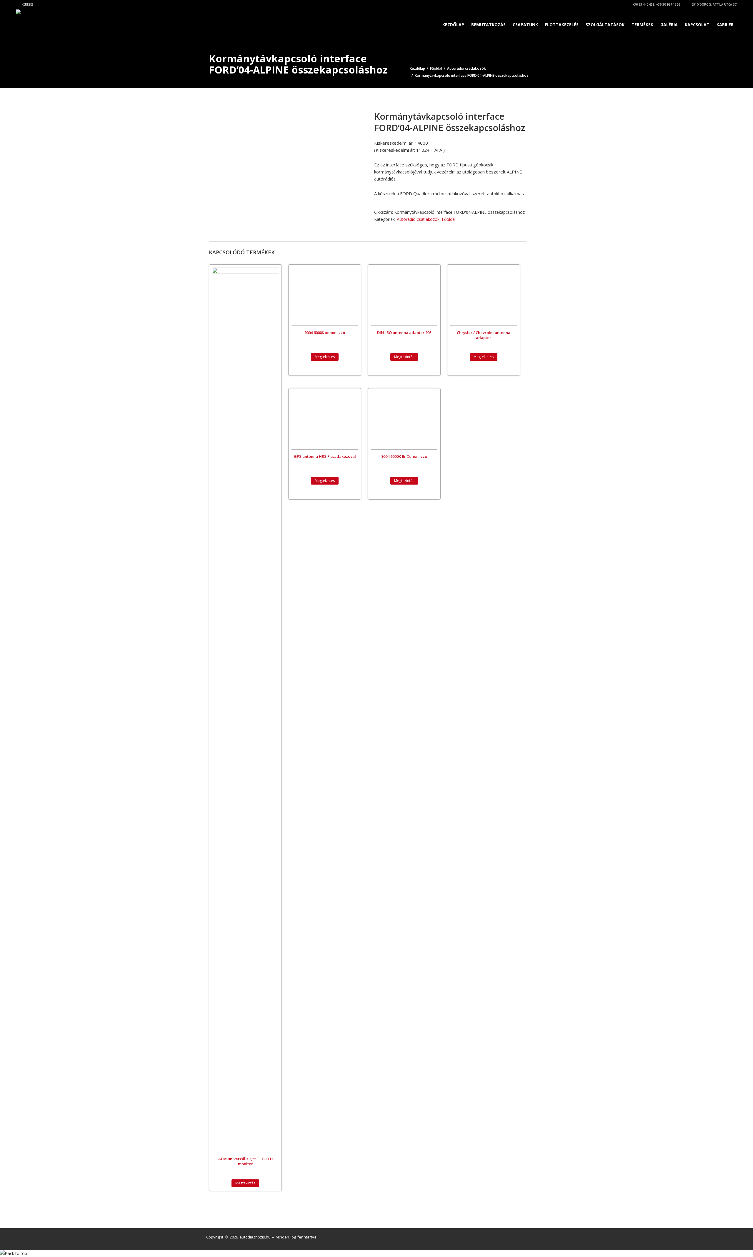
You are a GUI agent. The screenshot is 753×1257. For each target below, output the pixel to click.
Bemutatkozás (488, 24)
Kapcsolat (697, 24)
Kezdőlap (453, 24)
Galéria (669, 24)
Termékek (642, 24)
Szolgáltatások (605, 24)
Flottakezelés (562, 24)
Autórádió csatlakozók (466, 68)
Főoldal (436, 68)
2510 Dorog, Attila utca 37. (714, 4)
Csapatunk (525, 24)
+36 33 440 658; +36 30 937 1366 (656, 4)
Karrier (725, 24)
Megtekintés (245, 1183)
